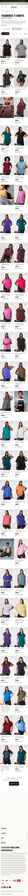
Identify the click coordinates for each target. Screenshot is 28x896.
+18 (8, 94)
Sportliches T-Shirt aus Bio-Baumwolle (19, 560)
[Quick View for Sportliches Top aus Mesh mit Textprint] (26, 89)
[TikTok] (7, 887)
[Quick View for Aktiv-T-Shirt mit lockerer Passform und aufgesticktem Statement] (26, 471)
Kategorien (3, 828)
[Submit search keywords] (2, 11)
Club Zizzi (3, 833)
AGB (8, 891)
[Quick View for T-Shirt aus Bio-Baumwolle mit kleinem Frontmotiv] (12, 501)
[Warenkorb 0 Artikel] (26, 7)
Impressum (16, 891)
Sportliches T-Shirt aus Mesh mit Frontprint (5, 766)
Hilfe (2, 838)
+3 (8, 63)
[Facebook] (5, 887)
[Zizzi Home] (14, 7)
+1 (8, 328)
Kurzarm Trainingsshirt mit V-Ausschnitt (6, 324)
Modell (25, 33)
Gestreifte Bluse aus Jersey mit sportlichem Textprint (19, 60)
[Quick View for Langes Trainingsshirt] (12, 59)
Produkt (20, 33)
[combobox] (14, 10)
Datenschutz (3, 891)
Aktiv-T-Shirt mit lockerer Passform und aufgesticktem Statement (20, 472)
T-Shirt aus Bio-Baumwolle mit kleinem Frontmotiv (5, 502)
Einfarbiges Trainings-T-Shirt (6, 89)
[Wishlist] (12, 40)
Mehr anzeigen (4, 25)
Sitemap (21, 891)
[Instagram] (2, 887)
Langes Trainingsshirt (5, 59)
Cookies (11, 891)
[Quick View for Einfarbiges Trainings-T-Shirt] (12, 89)
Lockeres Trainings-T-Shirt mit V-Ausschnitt (19, 147)
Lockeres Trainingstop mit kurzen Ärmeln (20, 502)
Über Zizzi (3, 842)
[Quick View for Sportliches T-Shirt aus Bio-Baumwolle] (26, 560)
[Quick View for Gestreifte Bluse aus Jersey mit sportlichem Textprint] (26, 59)
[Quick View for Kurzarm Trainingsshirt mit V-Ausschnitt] (12, 323)
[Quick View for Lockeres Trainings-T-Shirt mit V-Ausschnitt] (26, 147)
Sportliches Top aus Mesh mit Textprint (20, 89)
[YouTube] (10, 887)
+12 (22, 152)
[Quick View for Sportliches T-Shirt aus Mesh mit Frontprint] (12, 766)
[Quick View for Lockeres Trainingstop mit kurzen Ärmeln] (26, 501)
